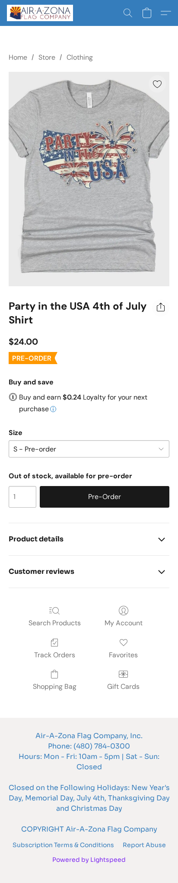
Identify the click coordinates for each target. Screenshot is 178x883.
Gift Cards (123, 686)
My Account (124, 622)
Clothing (80, 57)
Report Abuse (144, 845)
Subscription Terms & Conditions (63, 845)
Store (46, 57)
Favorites (123, 654)
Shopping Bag (54, 686)
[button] (41, 13)
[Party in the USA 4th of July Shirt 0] (89, 179)
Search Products (55, 622)
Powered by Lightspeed (89, 860)
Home (18, 57)
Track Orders (54, 654)
